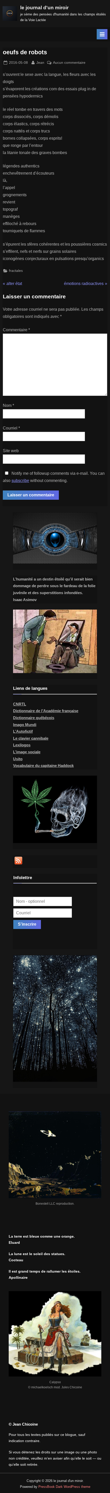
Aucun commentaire (69, 63)
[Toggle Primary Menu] (102, 34)
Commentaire (16, 330)
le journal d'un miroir (44, 7)
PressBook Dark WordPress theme (64, 1487)
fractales (16, 271)
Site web (11, 451)
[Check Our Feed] (18, 864)
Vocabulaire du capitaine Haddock (43, 765)
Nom (8, 405)
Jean (40, 62)
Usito (18, 759)
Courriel (11, 428)
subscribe (20, 480)
